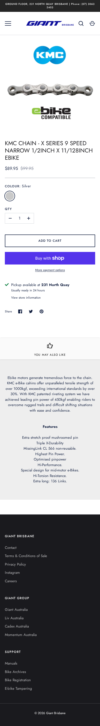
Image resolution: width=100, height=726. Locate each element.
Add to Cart (50, 240)
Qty (8, 209)
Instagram (12, 572)
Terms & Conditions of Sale (26, 556)
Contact (11, 547)
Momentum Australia (21, 634)
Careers (11, 581)
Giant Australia (16, 609)
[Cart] (92, 23)
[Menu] (8, 23)
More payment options (50, 270)
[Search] (81, 23)
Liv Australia (14, 618)
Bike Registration (18, 680)
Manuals (11, 663)
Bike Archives (15, 671)
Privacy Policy (15, 564)
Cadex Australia (17, 626)
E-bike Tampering (18, 688)
